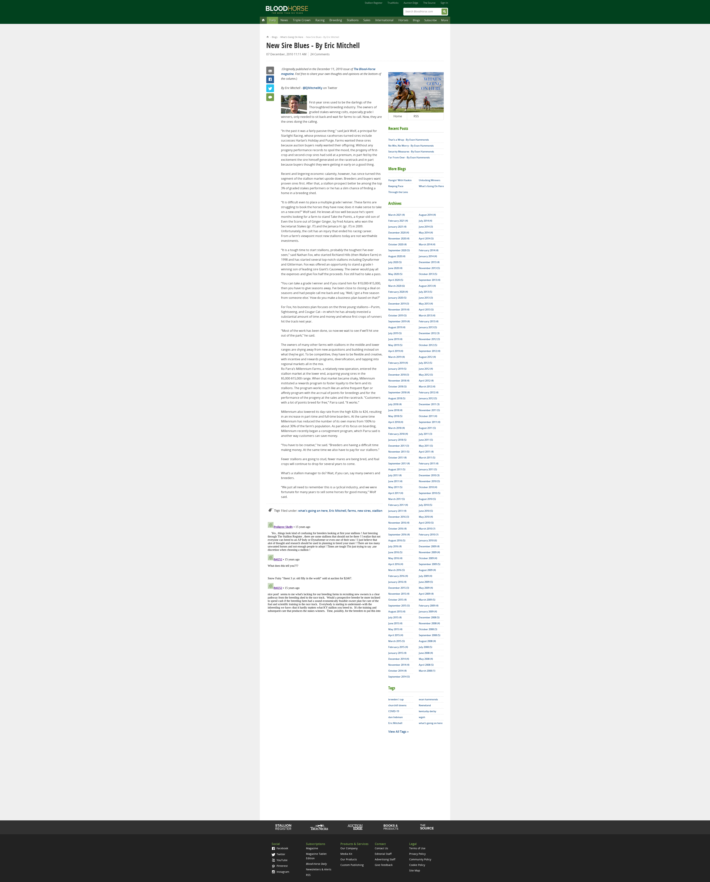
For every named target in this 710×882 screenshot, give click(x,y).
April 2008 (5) (426, 664)
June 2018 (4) (395, 410)
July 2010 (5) (425, 505)
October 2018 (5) (397, 386)
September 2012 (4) (429, 351)
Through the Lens (398, 192)
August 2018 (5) (396, 398)
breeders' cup (396, 699)
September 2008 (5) (429, 635)
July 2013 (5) (425, 291)
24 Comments (320, 54)
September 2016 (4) (399, 534)
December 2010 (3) (429, 475)
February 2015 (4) (398, 647)
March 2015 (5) (396, 641)
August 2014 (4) (427, 214)
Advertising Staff (385, 859)
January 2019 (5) (397, 368)
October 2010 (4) (428, 487)
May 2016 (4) (395, 558)
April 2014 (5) (426, 238)
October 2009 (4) (428, 558)
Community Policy (420, 859)
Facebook (270, 79)
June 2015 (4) (395, 623)
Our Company (349, 848)
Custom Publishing (352, 865)
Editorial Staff (383, 854)
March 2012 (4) (427, 386)
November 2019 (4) (398, 309)
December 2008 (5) (429, 617)
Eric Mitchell (337, 511)
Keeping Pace (395, 186)
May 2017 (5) (395, 487)
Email (270, 70)
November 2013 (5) (429, 268)
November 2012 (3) (429, 339)
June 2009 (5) (426, 582)
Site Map (414, 870)
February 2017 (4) (398, 505)
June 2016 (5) (395, 552)
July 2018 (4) (395, 404)
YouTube (282, 860)
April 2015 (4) (395, 635)
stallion (377, 511)
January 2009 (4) (428, 611)
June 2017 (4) (395, 481)
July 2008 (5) (425, 647)
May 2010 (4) (426, 516)
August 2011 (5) (427, 428)
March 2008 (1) (427, 670)
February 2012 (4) (428, 392)
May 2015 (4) (395, 629)
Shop (391, 827)
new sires (364, 511)
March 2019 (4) (396, 357)
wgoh (422, 717)
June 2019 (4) (395, 339)
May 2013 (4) (426, 303)
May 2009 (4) (426, 587)
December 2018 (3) (398, 374)
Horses (403, 20)
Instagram (282, 871)
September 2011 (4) (429, 422)
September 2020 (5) (399, 250)
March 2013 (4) (427, 315)
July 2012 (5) (425, 362)
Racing (320, 20)
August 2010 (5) (427, 499)
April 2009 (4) (426, 593)
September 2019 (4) (399, 321)
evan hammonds (428, 699)
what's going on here (313, 511)
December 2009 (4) (429, 546)
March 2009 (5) (427, 599)
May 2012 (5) (426, 374)
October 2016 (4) (397, 528)
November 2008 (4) (429, 623)
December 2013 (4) (429, 262)
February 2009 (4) (428, 605)
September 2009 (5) (429, 564)
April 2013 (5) (426, 309)
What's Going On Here (291, 37)
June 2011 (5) (426, 439)
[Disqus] (324, 566)
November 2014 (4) (398, 664)
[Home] (263, 20)
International (384, 20)
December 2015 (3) (398, 587)
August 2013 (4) (427, 286)
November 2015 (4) (398, 593)
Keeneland (425, 705)
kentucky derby (427, 711)
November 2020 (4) (398, 238)
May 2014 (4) (426, 232)
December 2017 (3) (398, 445)
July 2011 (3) (425, 434)
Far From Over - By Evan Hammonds (409, 157)
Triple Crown (302, 20)
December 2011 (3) (429, 404)
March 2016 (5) (396, 570)
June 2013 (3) (426, 297)
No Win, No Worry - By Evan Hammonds (411, 145)
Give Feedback (384, 865)
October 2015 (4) (397, 599)
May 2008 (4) (426, 659)
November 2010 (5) (429, 481)
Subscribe (430, 20)
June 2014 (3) (426, 226)
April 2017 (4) (395, 493)
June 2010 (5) (426, 511)
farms (352, 511)
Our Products (348, 859)
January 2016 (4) (397, 582)
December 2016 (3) (398, 516)
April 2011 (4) (426, 451)
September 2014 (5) (399, 676)
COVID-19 (393, 711)
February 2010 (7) (428, 534)
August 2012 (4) (427, 357)
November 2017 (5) (398, 451)
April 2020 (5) (395, 280)
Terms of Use (417, 848)
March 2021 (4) (396, 214)
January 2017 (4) (397, 511)
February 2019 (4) (398, 362)
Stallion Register (373, 2)
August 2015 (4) (396, 611)
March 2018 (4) (396, 428)
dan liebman (395, 717)
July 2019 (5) (395, 333)
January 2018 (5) (397, 439)
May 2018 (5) (395, 416)
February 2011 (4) (428, 463)
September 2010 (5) (429, 493)
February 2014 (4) (428, 250)
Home (267, 36)
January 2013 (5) (428, 327)
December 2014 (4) (398, 659)
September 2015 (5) (399, 605)
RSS (416, 116)
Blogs (416, 20)
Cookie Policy (417, 865)
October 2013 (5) (428, 274)
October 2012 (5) (428, 345)
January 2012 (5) (428, 398)
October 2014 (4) (397, 670)
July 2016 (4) (395, 546)
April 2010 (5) (426, 522)
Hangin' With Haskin (400, 180)
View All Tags (397, 732)
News (284, 20)
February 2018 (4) (398, 434)
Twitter (270, 88)
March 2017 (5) (396, 499)
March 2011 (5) (427, 457)
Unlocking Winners (429, 180)
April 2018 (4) (395, 422)
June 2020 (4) (395, 268)
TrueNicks (393, 2)
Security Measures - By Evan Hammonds (411, 151)
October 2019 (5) (397, 315)
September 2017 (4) (399, 463)
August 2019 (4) (396, 327)
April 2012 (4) (426, 380)
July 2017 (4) (395, 475)
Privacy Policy (417, 854)
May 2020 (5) (395, 274)
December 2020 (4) (398, 232)
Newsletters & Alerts (318, 869)
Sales (367, 20)
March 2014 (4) (427, 244)
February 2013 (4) (428, 321)
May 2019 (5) (395, 345)
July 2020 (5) (395, 262)
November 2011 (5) (429, 410)
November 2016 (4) (398, 522)
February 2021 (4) (398, 220)
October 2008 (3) (428, 629)
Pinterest (282, 866)
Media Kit (346, 854)
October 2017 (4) (397, 457)
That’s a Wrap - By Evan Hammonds (408, 139)
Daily (272, 20)
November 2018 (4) (398, 380)
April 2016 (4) (395, 564)
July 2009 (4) (425, 576)
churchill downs (397, 705)
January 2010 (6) (428, 540)
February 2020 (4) (398, 291)
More (444, 20)
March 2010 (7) (427, 528)
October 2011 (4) (428, 416)
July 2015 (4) (395, 617)
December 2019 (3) (398, 303)
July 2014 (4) (425, 220)
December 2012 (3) (429, 333)
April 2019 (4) (395, 351)
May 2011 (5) (426, 445)
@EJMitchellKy (312, 88)
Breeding (335, 20)
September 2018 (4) (399, 392)
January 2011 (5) (428, 469)
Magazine (312, 848)
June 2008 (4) (426, 653)
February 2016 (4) (398, 576)
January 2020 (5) (397, 297)
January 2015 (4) (397, 653)
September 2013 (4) (429, 280)
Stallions (353, 20)
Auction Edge (411, 2)
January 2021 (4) (397, 226)
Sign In (444, 2)
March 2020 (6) (396, 286)
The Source (429, 2)
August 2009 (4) (427, 570)
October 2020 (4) (397, 244)
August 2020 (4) (396, 256)
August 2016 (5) (396, 540)
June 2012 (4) (426, 368)
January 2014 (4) (428, 256)
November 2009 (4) (429, 552)
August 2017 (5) (396, 469)
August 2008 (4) (427, 641)
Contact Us (381, 848)
